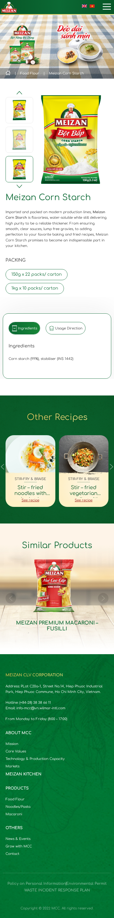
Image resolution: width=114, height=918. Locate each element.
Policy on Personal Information (36, 884)
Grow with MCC (19, 846)
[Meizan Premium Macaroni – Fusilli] (57, 598)
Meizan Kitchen (24, 774)
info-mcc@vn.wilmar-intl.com (40, 708)
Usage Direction (68, 328)
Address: (13, 686)
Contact (12, 854)
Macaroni (14, 814)
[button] (19, 186)
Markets (12, 766)
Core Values (16, 751)
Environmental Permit (86, 884)
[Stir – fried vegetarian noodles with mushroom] (84, 471)
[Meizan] (9, 6)
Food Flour (15, 799)
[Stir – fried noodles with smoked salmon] (30, 471)
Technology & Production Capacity (35, 759)
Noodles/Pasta (18, 807)
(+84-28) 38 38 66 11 (35, 703)
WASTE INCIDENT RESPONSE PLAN (57, 890)
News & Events (18, 839)
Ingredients (27, 328)
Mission (12, 744)
